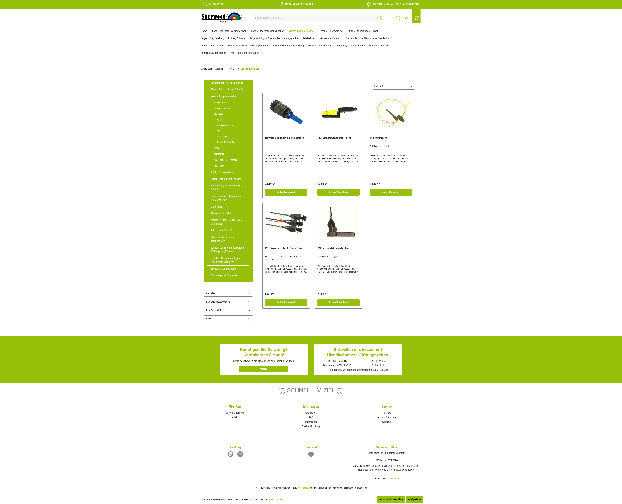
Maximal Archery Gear (226, 126)
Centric (220, 120)
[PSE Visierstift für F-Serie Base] (286, 222)
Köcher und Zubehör (221, 213)
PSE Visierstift (378, 137)
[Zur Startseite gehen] (222, 17)
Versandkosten (304, 488)
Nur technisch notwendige (391, 499)
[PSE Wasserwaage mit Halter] (338, 112)
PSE (218, 131)
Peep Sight (219, 166)
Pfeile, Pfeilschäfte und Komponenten (223, 239)
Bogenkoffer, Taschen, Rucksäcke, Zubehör (228, 187)
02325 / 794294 (386, 460)
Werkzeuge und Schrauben (224, 275)
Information (311, 406)
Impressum (311, 421)
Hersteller (210, 293)
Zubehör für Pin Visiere (226, 142)
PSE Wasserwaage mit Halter (334, 137)
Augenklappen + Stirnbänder (226, 160)
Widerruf (386, 421)
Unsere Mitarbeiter (235, 412)
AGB (311, 417)
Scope (216, 148)
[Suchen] (379, 18)
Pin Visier (218, 114)
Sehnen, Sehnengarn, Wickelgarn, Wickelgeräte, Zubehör (228, 249)
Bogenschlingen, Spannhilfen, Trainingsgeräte (226, 198)
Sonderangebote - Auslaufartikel (227, 82)
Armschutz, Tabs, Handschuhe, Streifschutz (226, 221)
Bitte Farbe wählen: (215, 310)
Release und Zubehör (222, 230)
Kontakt (387, 412)
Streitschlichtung (311, 426)
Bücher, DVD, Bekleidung (223, 268)
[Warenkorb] (416, 17)
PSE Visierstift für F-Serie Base (283, 248)
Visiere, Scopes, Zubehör (224, 96)
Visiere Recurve (221, 102)
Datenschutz (311, 412)
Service (387, 406)
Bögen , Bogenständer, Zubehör (227, 89)
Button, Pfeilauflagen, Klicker (226, 178)
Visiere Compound (222, 108)
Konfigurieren (414, 499)
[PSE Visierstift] (391, 112)
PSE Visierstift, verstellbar (333, 248)
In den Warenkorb (286, 192)
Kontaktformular (393, 478)
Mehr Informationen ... (278, 499)
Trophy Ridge (222, 137)
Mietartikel (216, 206)
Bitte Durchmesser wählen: (218, 302)
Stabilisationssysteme (222, 172)
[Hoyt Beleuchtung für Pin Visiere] (286, 112)
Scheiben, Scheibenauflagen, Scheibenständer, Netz (225, 260)
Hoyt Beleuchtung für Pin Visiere (284, 137)
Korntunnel (219, 154)
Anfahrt (235, 417)
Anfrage (263, 369)
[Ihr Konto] (407, 17)
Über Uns (235, 406)
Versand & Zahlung (387, 417)
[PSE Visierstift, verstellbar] (338, 222)
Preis (208, 318)
